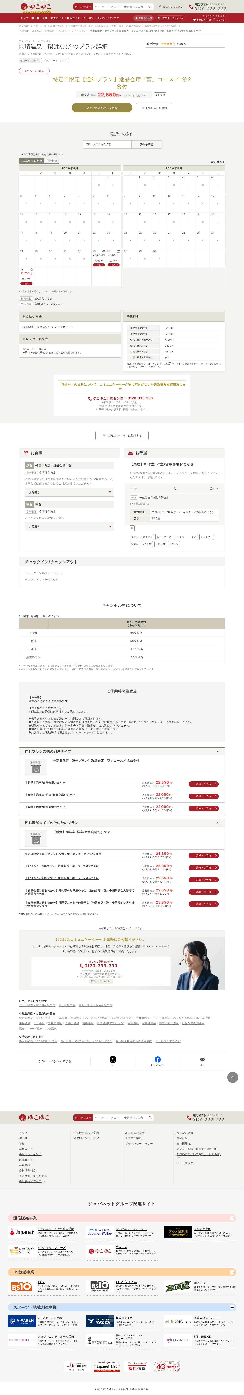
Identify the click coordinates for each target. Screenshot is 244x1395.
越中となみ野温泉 (96, 1017)
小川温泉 (39, 1023)
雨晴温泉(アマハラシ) (110, 1023)
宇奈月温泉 (149, 1023)
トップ (24, 18)
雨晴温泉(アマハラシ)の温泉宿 (161, 26)
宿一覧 (35, 18)
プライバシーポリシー (139, 1143)
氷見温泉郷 (203, 1017)
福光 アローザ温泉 (30, 1028)
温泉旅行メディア (107, 18)
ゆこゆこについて (173, 6)
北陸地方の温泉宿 (78, 26)
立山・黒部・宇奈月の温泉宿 (37, 1005)
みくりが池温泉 (183, 1017)
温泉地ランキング (30, 1154)
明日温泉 (76, 1017)
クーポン (88, 18)
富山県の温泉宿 (99, 26)
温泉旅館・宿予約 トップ (32, 26)
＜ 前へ (134, 488)
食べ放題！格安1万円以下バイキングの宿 (86, 1041)
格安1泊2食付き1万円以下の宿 (38, 1041)
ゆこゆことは (185, 1132)
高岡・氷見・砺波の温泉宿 (126, 26)
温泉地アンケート (85, 1138)
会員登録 (24, 1165)
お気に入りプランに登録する (124, 435)
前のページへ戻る (34, 70)
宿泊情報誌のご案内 (86, 1132)
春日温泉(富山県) (122, 1017)
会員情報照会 (27, 1170)
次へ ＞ (214, 488)
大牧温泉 (51, 1028)
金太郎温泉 (26, 1017)
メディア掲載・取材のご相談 (195, 1148)
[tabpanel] (174, 508)
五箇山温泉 (72, 1023)
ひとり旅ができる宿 (168, 1041)
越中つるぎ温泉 (169, 1023)
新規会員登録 (145, 18)
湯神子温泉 (43, 1017)
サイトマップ (185, 1163)
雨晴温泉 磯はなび (31, 30)
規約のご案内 (133, 1138)
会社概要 (182, 1143)
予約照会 (172, 18)
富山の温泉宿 (67, 1005)
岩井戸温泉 (55, 1023)
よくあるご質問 (135, 1132)
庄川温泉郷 (61, 1017)
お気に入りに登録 (156, 107)
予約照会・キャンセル (33, 1175)
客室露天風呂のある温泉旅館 (134, 1041)
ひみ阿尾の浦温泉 (193, 1023)
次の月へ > (218, 161)
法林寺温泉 (143, 1017)
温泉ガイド (57, 18)
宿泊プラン (80, 30)
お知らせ (182, 1138)
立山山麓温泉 (161, 1017)
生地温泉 (133, 1023)
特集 (45, 18)
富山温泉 (88, 1023)
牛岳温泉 (24, 1023)
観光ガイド (73, 18)
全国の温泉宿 (57, 26)
